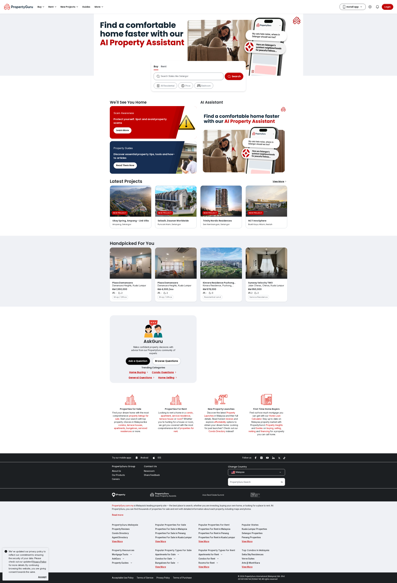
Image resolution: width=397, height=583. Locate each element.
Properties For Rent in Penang (213, 533)
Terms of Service (145, 577)
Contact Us (150, 466)
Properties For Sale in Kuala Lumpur (173, 537)
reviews (229, 419)
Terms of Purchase (182, 577)
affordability (220, 422)
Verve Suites (248, 558)
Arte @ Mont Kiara (251, 563)
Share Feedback (152, 475)
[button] (166, 361)
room (179, 419)
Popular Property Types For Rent (216, 550)
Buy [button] (40, 6)
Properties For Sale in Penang (170, 533)
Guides (259, 428)
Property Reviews (121, 529)
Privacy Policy (39, 561)
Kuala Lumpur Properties (254, 529)
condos (122, 425)
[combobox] (192, 76)
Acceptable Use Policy (123, 577)
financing (265, 431)
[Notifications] (377, 7)
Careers (116, 479)
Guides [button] (86, 6)
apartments (119, 428)
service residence (181, 415)
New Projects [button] (67, 6)
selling (277, 428)
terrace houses (134, 425)
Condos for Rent (206, 558)
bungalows (131, 428)
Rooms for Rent (206, 563)
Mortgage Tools (120, 554)
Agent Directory (120, 537)
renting (252, 431)
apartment (166, 415)
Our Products (118, 475)
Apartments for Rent (208, 554)
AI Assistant (243, 140)
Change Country (237, 466)
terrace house (166, 419)
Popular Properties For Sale (170, 524)
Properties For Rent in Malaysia (214, 529)
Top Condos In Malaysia (255, 550)
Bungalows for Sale (165, 563)
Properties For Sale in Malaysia (171, 529)
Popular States (250, 524)
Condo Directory (217, 431)
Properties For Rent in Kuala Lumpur (216, 537)
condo (189, 412)
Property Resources (123, 550)
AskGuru (116, 558)
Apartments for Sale (165, 554)
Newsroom (149, 471)
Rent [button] (51, 6)
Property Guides (120, 563)
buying (270, 428)
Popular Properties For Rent (214, 524)
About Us (116, 471)
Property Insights (274, 425)
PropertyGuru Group (123, 466)
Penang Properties (251, 537)
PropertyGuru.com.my (123, 505)
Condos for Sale (163, 558)
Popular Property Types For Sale (173, 550)
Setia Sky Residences (252, 554)
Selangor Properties (252, 533)
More (97, 6)
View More (278, 181)
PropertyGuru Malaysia (125, 524)
